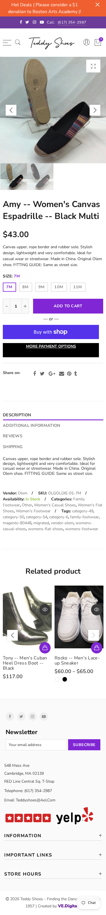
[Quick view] (45, 609)
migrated (41, 523)
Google (52, 373)
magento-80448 (17, 523)
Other (27, 505)
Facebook (34, 373)
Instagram (32, 716)
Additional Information (31, 425)
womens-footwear (81, 529)
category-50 (13, 517)
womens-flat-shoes (45, 529)
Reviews (12, 436)
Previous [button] (11, 110)
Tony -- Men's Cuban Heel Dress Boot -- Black (25, 663)
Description (17, 415)
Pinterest (69, 373)
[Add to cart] (45, 647)
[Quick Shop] (96, 647)
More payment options (51, 346)
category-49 (82, 511)
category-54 (36, 517)
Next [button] (95, 110)
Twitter (42, 373)
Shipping (13, 447)
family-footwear (84, 517)
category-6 (58, 517)
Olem (22, 493)
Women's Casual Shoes (55, 505)
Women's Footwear (33, 511)
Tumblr (75, 373)
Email (61, 373)
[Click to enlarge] (93, 66)
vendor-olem (62, 523)
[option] (53, 110)
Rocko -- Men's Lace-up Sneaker (77, 660)
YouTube (44, 716)
